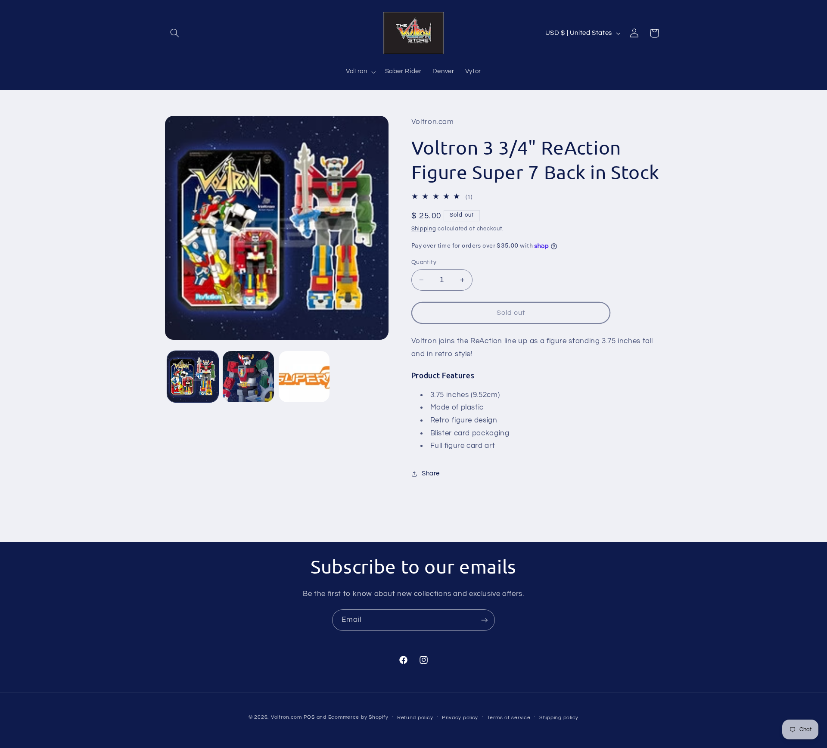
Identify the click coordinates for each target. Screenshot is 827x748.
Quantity (423, 262)
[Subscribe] (484, 619)
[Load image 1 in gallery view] (192, 376)
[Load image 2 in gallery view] (248, 376)
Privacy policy (460, 717)
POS (309, 717)
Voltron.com (286, 717)
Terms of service (509, 717)
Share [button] (431, 473)
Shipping (423, 229)
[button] (175, 33)
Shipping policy (558, 717)
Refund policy (415, 717)
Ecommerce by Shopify (358, 717)
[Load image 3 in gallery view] (304, 376)
